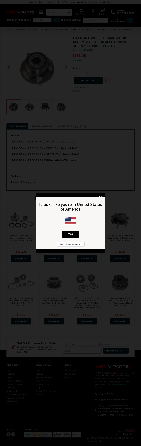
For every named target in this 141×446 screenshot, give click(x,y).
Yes (70, 234)
